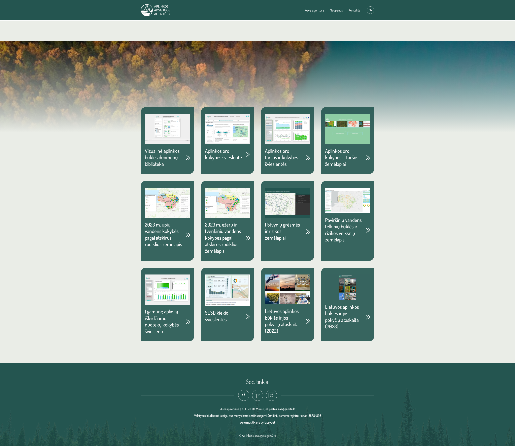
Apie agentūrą (314, 10)
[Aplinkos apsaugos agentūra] (156, 10)
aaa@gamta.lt (286, 409)
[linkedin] (257, 395)
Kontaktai (354, 10)
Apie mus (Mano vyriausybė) (257, 422)
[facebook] (243, 395)
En (370, 10)
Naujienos (336, 10)
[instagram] (271, 395)
